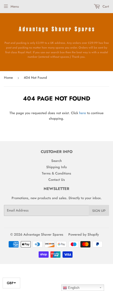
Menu (15, 6)
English (73, 288)
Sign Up (99, 211)
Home (8, 77)
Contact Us (56, 179)
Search (56, 160)
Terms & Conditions (56, 173)
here (82, 112)
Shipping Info (56, 167)
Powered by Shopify (83, 234)
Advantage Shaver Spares (43, 234)
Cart (105, 6)
